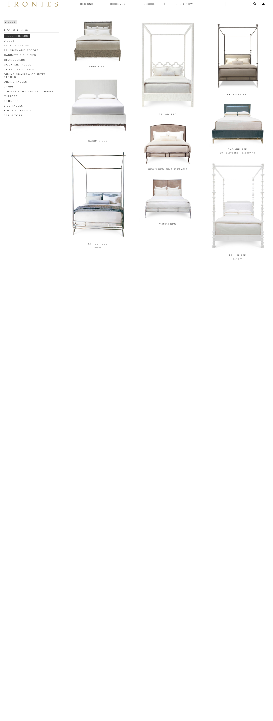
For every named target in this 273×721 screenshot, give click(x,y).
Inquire (148, 4)
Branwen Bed (238, 94)
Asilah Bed (168, 114)
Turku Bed (167, 224)
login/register (262, 4)
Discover (118, 4)
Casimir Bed (98, 141)
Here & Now (183, 4)
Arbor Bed (98, 66)
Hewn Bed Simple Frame (167, 169)
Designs (86, 4)
